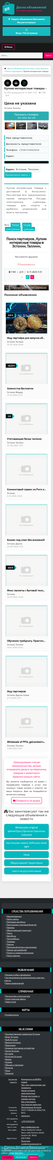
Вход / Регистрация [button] (26, 33)
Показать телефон (26, 116)
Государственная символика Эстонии (22, 1034)
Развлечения (26, 969)
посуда (27, 224)
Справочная (25, 991)
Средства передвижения (27, 911)
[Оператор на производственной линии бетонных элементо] (21, 125)
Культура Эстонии (13, 1056)
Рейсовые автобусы (16, 922)
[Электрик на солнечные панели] (32, 125)
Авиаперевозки (14, 916)
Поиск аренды (13, 955)
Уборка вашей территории (26, 862)
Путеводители (12, 1015)
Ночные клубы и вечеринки (18, 975)
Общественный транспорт (19, 930)
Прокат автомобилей (17, 950)
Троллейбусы (13, 939)
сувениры (28, 229)
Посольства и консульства (17, 996)
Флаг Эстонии (11, 1037)
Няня (27, 854)
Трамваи (11, 941)
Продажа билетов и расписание (22, 947)
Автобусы (11, 936)
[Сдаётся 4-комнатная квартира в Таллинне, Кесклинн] (10, 125)
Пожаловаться (27, 264)
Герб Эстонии (11, 1039)
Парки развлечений (14, 983)
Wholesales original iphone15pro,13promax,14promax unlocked (26, 831)
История (9, 1053)
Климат (8, 1062)
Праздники (10, 1045)
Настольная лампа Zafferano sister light (26, 844)
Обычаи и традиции (14, 1065)
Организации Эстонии (31, 1107)
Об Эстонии (26, 1029)
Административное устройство (19, 1048)
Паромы (10, 927)
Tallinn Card (10, 1002)
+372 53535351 (28, 1121)
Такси (9, 933)
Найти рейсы (13, 919)
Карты (26, 1009)
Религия (9, 1068)
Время (8, 1059)
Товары (15, 224)
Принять (33, 1157)
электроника (13, 229)
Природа (9, 1073)
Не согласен (21, 1157)
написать (25, 1116)
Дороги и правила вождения (20, 953)
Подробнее (7, 1157)
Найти (48, 55)
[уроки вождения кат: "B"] (43, 125)
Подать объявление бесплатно (28, 21)
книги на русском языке (26, 870)
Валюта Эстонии (13, 1042)
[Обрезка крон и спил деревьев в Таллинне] (26, 287)
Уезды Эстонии (12, 1051)
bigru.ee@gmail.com (30, 1127)
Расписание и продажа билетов (21, 925)
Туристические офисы (15, 999)
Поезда (10, 944)
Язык (7, 1070)
